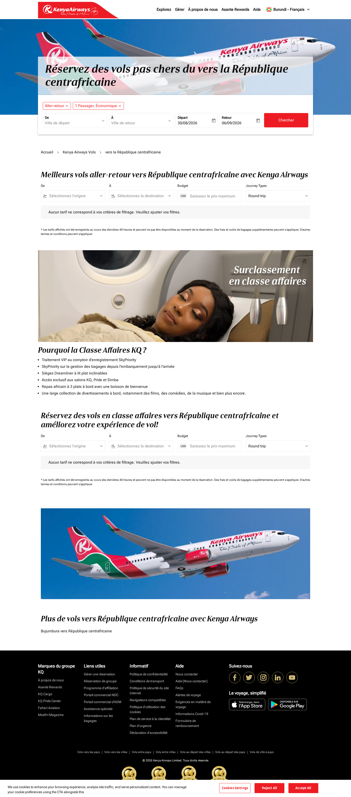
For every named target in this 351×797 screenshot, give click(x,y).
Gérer (179, 9)
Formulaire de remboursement (187, 723)
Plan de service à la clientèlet (150, 719)
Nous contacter (187, 674)
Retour (227, 117)
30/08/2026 (187, 123)
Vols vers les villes (115, 752)
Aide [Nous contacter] (191, 681)
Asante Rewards (235, 9)
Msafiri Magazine (51, 715)
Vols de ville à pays (262, 752)
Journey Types (256, 186)
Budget (182, 186)
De (47, 117)
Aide (257, 9)
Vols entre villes (166, 752)
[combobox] (72, 123)
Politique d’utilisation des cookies (147, 709)
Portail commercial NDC (101, 695)
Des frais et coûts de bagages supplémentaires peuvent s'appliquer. (257, 229)
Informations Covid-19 (192, 714)
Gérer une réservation (99, 674)
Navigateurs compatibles (148, 700)
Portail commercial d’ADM (102, 702)
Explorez (164, 9)
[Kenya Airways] (234, 677)
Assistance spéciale (98, 709)
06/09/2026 (231, 123)
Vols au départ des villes (195, 752)
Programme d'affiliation (101, 688)
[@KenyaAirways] (249, 677)
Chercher (286, 120)
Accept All (303, 788)
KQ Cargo (45, 694)
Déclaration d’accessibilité (148, 733)
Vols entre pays (141, 752)
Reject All (269, 788)
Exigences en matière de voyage (193, 704)
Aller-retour (54, 105)
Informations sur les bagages (98, 718)
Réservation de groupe (100, 681)
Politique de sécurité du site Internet (149, 690)
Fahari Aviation (49, 708)
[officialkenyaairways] (263, 677)
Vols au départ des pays (230, 752)
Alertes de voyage (188, 695)
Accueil (47, 152)
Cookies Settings (235, 788)
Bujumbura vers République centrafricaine (76, 631)
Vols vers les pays (88, 752)
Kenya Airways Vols (79, 152)
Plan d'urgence (140, 726)
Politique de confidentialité (149, 674)
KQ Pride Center (49, 701)
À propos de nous (203, 9)
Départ (182, 117)
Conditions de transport (147, 681)
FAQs (179, 688)
